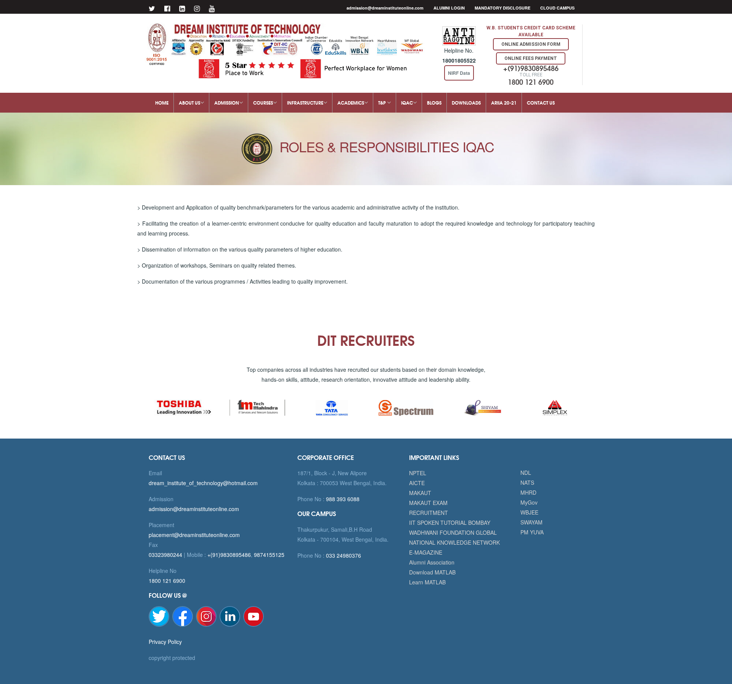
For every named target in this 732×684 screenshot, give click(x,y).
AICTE (417, 483)
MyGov (529, 502)
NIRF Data (459, 72)
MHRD (528, 492)
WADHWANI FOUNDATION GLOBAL (453, 532)
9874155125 (269, 554)
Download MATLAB (432, 572)
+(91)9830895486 (229, 554)
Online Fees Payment (530, 58)
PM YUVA (532, 532)
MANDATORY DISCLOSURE (502, 8)
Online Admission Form (530, 44)
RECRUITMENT (428, 512)
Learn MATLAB (427, 582)
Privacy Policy (165, 641)
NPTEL (417, 473)
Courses (263, 102)
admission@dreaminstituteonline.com (385, 8)
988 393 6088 (342, 499)
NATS (527, 482)
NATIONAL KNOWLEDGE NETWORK (454, 542)
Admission (226, 102)
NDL (525, 472)
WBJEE (529, 512)
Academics (350, 102)
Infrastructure (305, 102)
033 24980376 (342, 555)
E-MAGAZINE (425, 552)
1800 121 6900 (167, 580)
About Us (189, 102)
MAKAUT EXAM (428, 503)
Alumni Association (431, 562)
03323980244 (165, 554)
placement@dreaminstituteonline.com (194, 535)
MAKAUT (420, 493)
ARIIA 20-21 (504, 102)
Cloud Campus (557, 8)
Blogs (434, 102)
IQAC (407, 102)
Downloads (466, 102)
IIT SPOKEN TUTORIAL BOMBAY (449, 522)
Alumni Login (449, 8)
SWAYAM (531, 522)
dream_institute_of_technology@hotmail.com (203, 483)
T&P (382, 102)
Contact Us (541, 102)
